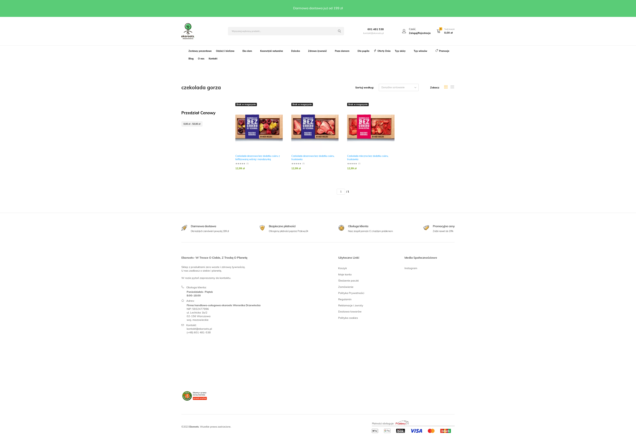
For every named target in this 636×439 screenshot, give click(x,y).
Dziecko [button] (295, 51)
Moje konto (345, 274)
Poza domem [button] (342, 51)
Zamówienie (345, 286)
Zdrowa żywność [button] (317, 51)
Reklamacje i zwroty (350, 305)
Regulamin (344, 299)
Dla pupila (363, 51)
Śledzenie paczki (348, 280)
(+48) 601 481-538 (199, 332)
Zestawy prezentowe (200, 51)
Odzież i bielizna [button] (225, 51)
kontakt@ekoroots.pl (199, 328)
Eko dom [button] (247, 51)
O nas (201, 58)
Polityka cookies (348, 317)
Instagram (410, 268)
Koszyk (342, 268)
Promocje (444, 51)
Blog (191, 58)
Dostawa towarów (350, 311)
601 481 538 (376, 29)
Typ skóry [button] (400, 51)
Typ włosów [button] (420, 51)
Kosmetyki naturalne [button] (271, 51)
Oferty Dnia (384, 51)
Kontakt (213, 58)
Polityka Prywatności (351, 293)
